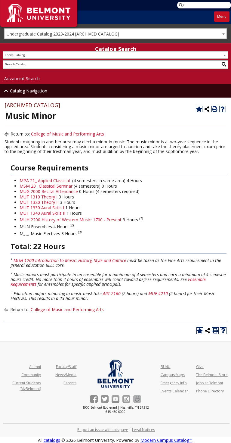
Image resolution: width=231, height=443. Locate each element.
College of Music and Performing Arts (67, 134)
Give (200, 366)
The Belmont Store (212, 374)
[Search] (224, 64)
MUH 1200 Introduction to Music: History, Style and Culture (70, 260)
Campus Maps (173, 374)
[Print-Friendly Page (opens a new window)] (214, 109)
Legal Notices (143, 429)
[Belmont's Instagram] (126, 399)
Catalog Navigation (28, 91)
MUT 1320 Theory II (39, 202)
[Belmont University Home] (115, 374)
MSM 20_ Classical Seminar (46, 186)
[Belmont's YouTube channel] (115, 399)
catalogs (52, 440)
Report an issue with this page (102, 429)
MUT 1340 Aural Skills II (42, 213)
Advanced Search (22, 78)
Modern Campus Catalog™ (166, 440)
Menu (221, 16)
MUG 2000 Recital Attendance (49, 191)
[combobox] (115, 33)
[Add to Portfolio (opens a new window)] (199, 109)
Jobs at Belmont (209, 382)
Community (31, 374)
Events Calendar (174, 391)
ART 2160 (112, 293)
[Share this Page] (207, 109)
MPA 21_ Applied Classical (45, 180)
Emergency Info (174, 382)
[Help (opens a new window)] (222, 109)
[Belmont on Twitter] (105, 399)
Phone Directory (210, 391)
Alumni (35, 366)
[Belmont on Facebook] (94, 399)
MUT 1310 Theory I (38, 197)
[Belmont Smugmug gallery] (137, 399)
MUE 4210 (158, 293)
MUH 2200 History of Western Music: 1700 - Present (71, 220)
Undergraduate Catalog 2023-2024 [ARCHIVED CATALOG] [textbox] (63, 34)
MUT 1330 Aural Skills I (42, 208)
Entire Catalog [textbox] (15, 55)
